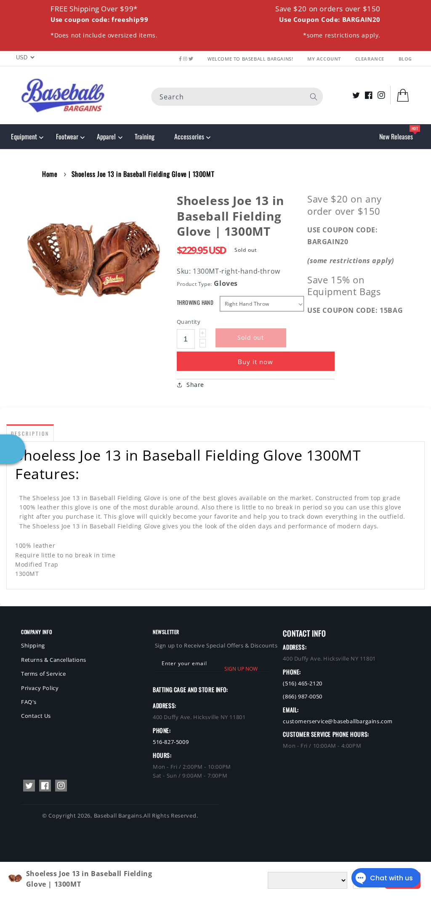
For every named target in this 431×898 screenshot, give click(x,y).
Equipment (24, 136)
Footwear (67, 136)
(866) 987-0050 (302, 696)
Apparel (106, 136)
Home (49, 174)
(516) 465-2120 (302, 683)
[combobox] (237, 97)
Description (30, 433)
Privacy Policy (40, 688)
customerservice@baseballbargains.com (338, 721)
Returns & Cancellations (53, 660)
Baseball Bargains (118, 815)
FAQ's (29, 702)
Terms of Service (43, 673)
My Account (325, 59)
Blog (405, 59)
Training (144, 136)
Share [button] (195, 385)
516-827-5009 (171, 742)
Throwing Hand (195, 302)
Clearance (370, 59)
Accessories (189, 136)
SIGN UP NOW (241, 668)
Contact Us (36, 715)
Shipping (33, 645)
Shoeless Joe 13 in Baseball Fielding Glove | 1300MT (143, 174)
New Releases (396, 136)
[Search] (313, 97)
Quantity (188, 321)
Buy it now (255, 361)
